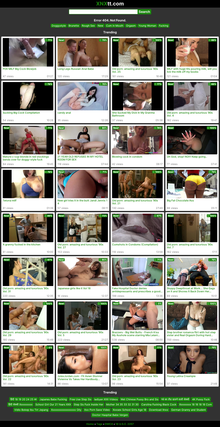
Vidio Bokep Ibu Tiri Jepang (31, 409)
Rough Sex (88, 25)
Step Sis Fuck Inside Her (88, 404)
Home (90, 423)
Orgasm (131, 25)
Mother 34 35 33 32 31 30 (122, 404)
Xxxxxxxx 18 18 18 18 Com (195, 404)
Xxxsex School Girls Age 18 (129, 409)
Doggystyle (59, 25)
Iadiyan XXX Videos (106, 399)
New (100, 25)
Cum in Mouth (114, 25)
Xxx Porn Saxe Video (97, 409)
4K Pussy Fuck (201, 399)
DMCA (109, 423)
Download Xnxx (158, 409)
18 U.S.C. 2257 (124, 423)
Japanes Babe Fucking (53, 399)
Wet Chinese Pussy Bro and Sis (139, 399)
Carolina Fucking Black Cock (158, 404)
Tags (99, 423)
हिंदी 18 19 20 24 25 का (23, 399)
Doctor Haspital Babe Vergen (110, 415)
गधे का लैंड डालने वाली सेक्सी (175, 399)
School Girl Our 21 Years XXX (53, 404)
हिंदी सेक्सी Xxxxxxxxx (20, 404)
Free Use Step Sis (80, 399)
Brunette (74, 25)
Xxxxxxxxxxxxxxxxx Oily (66, 409)
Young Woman (147, 25)
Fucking (163, 25)
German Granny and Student (188, 409)
